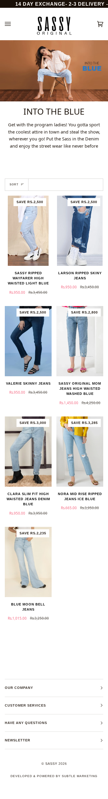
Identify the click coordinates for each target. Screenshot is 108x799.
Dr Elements (38, 796)
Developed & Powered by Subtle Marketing (54, 776)
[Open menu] (14, 24)
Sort (14, 184)
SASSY (51, 763)
